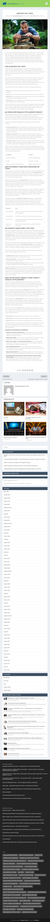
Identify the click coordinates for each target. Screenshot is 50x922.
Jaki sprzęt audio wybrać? (12, 351)
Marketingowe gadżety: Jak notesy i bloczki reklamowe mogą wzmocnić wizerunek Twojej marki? (26, 727)
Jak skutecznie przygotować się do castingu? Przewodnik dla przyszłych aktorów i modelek (23, 823)
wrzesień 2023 (7, 526)
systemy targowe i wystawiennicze (12, 903)
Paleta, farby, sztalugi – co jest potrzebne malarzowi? (19, 341)
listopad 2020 (7, 568)
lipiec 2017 (6, 650)
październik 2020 (7, 571)
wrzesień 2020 (7, 574)
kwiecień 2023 (7, 542)
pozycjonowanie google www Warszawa (29, 883)
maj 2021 (6, 555)
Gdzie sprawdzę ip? (6, 792)
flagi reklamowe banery (31, 866)
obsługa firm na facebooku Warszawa (13, 880)
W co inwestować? (6, 839)
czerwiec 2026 (7, 494)
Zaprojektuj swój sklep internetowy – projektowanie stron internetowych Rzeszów (21, 766)
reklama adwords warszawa (29, 895)
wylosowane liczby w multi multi (11, 912)
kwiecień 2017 (7, 660)
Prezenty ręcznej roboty (13, 753)
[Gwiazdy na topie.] (24, 34)
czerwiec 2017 (7, 654)
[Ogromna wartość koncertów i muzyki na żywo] (36, 428)
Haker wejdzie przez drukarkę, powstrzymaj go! (19, 748)
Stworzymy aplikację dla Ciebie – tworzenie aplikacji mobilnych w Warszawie (19, 782)
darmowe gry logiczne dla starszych (29, 858)
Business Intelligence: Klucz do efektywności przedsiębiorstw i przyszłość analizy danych (26, 715)
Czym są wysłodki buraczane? (13, 346)
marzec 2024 (7, 510)
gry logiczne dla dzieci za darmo (11, 869)
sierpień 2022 (7, 549)
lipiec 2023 (6, 533)
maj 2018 (6, 631)
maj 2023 (6, 539)
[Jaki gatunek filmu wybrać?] (14, 429)
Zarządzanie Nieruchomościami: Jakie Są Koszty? (13, 795)
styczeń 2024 (7, 517)
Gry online (6, 680)
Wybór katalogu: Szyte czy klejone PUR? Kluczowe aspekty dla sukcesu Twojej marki (21, 816)
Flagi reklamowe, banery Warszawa (10, 832)
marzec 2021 (7, 561)
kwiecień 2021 (7, 558)
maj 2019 (6, 593)
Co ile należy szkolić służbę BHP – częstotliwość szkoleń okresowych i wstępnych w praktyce (24, 459)
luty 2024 (6, 514)
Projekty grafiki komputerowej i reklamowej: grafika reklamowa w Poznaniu (19, 842)
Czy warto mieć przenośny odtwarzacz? (17, 703)
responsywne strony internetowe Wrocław (14, 897)
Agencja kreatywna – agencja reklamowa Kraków (13, 810)
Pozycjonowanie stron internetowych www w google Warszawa (16, 798)
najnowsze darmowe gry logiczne (12, 878)
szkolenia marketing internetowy (32, 903)
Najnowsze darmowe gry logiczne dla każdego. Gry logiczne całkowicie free (25, 738)
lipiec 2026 (6, 491)
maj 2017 (6, 657)
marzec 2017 (7, 663)
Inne (5, 684)
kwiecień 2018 (7, 634)
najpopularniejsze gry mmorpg (30, 878)
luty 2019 (6, 603)
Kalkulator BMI (30, 872)
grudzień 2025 (7, 498)
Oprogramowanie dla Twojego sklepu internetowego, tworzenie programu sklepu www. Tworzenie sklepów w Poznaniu (24, 774)
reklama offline (7, 687)
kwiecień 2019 (7, 596)
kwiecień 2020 (7, 584)
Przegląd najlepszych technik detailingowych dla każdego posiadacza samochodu (22, 468)
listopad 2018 (7, 612)
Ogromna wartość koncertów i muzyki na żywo (36, 438)
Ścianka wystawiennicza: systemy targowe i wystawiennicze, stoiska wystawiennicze (21, 829)
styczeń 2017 (7, 670)
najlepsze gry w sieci (40, 875)
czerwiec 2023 (7, 536)
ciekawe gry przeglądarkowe (10, 858)
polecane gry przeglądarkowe (32, 880)
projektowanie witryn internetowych (13, 889)
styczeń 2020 (7, 587)
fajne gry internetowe (9, 863)
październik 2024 (7, 507)
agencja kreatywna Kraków (10, 855)
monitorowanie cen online (10, 875)
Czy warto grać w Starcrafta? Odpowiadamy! (18, 732)
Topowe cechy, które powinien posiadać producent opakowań (22, 721)
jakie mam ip (21, 872)
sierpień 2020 (7, 577)
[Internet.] (14, 409)
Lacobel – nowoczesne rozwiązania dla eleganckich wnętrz (17, 462)
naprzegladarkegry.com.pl (17, 16)
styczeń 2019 (7, 606)
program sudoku (7, 886)
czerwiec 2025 (7, 501)
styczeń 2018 (7, 641)
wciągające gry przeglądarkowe (25, 909)
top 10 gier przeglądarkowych (11, 906)
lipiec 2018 (6, 625)
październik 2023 (7, 523)
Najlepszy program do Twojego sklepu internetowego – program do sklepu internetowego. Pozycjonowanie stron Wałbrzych (23, 770)
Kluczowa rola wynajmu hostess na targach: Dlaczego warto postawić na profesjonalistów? (23, 835)
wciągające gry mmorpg (9, 909)
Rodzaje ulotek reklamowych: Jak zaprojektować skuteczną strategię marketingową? (21, 813)
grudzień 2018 (7, 609)
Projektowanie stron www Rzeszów (23, 886)
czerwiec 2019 (7, 590)
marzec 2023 (7, 545)
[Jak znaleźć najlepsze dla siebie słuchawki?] (36, 409)
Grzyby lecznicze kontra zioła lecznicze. (15, 332)
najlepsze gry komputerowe (26, 875)
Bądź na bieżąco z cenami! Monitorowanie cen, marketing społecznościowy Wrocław (21, 788)
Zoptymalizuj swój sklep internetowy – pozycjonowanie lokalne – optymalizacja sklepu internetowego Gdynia (22, 778)
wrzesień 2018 (7, 619)
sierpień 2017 (7, 647)
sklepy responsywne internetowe (36, 897)
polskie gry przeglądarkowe (10, 883)
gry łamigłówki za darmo (9, 872)
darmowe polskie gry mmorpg (35, 860)
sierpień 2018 (7, 622)
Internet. (6, 417)
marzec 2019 (7, 599)
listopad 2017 (7, 644)
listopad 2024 (7, 504)
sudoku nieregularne (24, 900)
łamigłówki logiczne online (29, 912)
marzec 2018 (7, 638)
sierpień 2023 (7, 529)
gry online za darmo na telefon (30, 869)
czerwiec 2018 (7, 628)
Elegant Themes (24, 920)
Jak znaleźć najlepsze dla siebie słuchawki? (33, 418)
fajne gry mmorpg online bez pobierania (27, 863)
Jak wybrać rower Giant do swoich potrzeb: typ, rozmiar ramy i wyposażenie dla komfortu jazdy (24, 455)
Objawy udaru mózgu (11, 337)
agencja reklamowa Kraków (26, 855)
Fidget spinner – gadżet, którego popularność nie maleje (21, 698)
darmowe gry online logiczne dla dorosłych (14, 860)
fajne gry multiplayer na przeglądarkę (13, 866)
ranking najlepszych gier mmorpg (11, 895)
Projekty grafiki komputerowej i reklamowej (14, 892)
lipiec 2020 (6, 580)
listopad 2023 (7, 520)
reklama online (7, 690)
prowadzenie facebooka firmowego (37, 892)
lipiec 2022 (6, 552)
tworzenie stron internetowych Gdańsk (31, 906)
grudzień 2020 (7, 564)
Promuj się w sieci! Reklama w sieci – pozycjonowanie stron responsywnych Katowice (25, 709)
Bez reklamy (33, 16)
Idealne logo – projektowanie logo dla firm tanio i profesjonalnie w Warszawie (20, 785)
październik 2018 (7, 615)
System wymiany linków (38, 900)
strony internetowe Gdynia (10, 900)
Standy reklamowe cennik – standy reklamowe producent (15, 826)
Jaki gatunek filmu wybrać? (10, 437)
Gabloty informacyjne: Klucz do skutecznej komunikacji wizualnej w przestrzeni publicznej (23, 819)
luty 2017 (6, 666)
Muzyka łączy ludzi (12, 743)
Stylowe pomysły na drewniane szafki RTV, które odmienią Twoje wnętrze (21, 465)
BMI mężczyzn (38, 855)
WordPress (36, 920)
